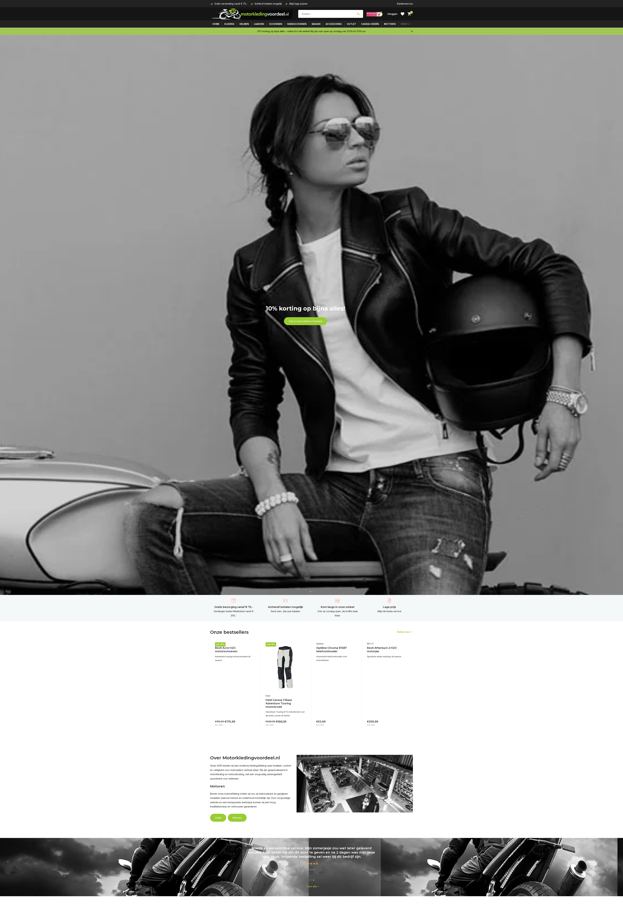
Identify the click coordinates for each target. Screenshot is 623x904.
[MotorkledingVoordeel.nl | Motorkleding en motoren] (252, 13)
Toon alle (311, 886)
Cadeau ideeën (370, 24)
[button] (310, 591)
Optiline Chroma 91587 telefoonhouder (331, 649)
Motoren (390, 24)
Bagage (316, 24)
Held (268, 696)
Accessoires (334, 24)
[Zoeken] (358, 14)
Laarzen (259, 24)
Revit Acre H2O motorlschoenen (226, 649)
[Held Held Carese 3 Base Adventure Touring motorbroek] (286, 667)
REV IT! (218, 643)
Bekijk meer (403, 631)
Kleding (229, 24)
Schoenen (275, 24)
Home (216, 24)
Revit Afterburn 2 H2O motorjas (382, 649)
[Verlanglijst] (402, 14)
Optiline (320, 643)
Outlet (351, 24)
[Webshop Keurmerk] (374, 13)
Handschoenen (297, 24)
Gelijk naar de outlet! (305, 325)
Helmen (244, 24)
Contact (406, 24)
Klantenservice (405, 3)
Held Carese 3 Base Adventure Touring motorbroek (279, 703)
